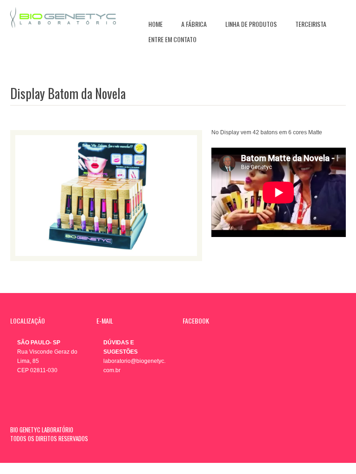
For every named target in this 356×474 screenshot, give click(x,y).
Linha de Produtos (251, 24)
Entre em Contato (172, 39)
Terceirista (310, 24)
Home (155, 24)
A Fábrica (194, 24)
